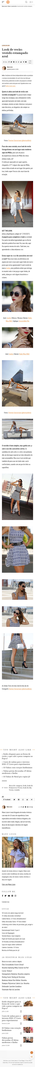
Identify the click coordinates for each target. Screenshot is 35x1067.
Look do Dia (6, 45)
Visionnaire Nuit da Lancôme (11, 989)
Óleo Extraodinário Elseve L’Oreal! (13, 964)
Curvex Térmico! (7, 971)
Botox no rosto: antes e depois (12, 961)
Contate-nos (5, 902)
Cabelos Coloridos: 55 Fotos (10, 947)
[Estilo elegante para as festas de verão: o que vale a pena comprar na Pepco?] (28, 1003)
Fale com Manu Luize (8, 884)
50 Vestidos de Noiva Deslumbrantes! (13, 942)
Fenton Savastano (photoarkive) (19, 140)
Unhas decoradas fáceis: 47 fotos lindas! (14, 921)
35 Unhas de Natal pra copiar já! (16, 777)
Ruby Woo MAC (24, 354)
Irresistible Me (24, 321)
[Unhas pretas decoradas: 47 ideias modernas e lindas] (28, 1040)
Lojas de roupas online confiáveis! (12, 944)
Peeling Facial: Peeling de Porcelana (13, 977)
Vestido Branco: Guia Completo (11, 936)
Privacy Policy (28, 1060)
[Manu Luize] (8, 2)
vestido (17, 790)
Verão (11, 790)
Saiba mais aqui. (11, 86)
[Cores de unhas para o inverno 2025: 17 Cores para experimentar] (28, 1018)
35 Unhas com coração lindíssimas (17, 768)
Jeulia (8, 268)
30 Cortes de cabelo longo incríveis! (13, 913)
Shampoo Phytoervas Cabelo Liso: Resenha (15, 983)
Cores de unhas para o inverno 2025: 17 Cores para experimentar (11, 1018)
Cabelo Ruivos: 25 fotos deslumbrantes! (14, 919)
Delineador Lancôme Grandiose (11, 986)
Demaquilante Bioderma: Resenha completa (16, 974)
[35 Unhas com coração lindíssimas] (28, 1030)
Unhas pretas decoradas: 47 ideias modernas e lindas (10, 1040)
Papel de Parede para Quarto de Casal (13, 939)
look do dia (27, 788)
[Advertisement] (17, 25)
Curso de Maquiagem (8, 933)
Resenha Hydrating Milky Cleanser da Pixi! (15, 968)
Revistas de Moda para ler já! (10, 950)
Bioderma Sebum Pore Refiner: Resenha (14, 980)
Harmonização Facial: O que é (10, 930)
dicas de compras (15, 786)
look (24, 786)
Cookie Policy (5, 1062)
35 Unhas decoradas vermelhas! (11, 916)
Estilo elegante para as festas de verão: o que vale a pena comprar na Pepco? (17, 756)
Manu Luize (10, 67)
